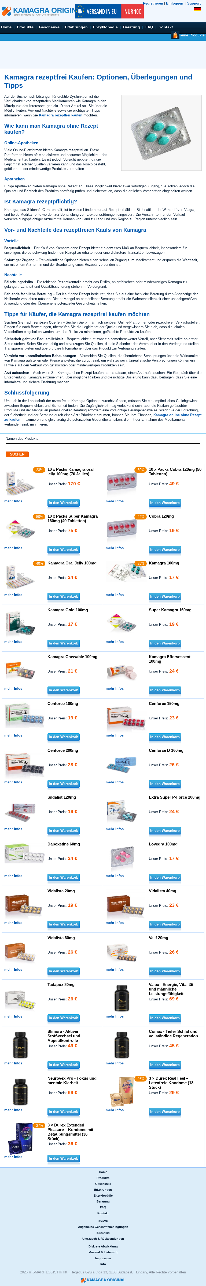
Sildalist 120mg (61, 797)
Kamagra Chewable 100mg (72, 656)
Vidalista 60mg (61, 937)
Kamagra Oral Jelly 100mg (72, 563)
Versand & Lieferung (103, 1252)
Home (6, 27)
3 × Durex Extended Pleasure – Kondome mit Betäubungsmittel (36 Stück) (70, 1132)
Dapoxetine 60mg (63, 844)
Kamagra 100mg (164, 563)
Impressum (103, 1258)
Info (103, 1264)
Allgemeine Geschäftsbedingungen (103, 1226)
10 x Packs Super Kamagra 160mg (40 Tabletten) (72, 518)
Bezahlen (103, 1232)
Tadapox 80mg (61, 984)
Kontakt (166, 27)
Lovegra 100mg (163, 844)
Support (194, 3)
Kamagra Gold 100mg (67, 610)
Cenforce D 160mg (166, 750)
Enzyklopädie (105, 27)
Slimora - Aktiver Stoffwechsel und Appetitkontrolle (63, 1036)
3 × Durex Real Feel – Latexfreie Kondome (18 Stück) (171, 1083)
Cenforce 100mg (62, 703)
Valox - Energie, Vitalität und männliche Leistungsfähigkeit (171, 989)
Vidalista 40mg (162, 891)
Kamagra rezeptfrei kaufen (60, 115)
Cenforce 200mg (62, 750)
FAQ (149, 27)
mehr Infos (13, 501)
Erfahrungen (76, 27)
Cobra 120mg (161, 516)
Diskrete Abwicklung (103, 1246)
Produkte (25, 27)
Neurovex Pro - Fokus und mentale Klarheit (72, 1080)
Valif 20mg (158, 937)
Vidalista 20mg (61, 891)
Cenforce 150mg (164, 703)
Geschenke (49, 27)
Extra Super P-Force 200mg (174, 797)
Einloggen (174, 3)
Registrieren (153, 3)
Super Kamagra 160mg (170, 610)
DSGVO (103, 1221)
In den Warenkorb (63, 503)
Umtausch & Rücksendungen (103, 1238)
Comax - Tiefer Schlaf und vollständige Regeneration (173, 1033)
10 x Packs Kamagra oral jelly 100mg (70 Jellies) (70, 471)
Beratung (131, 27)
